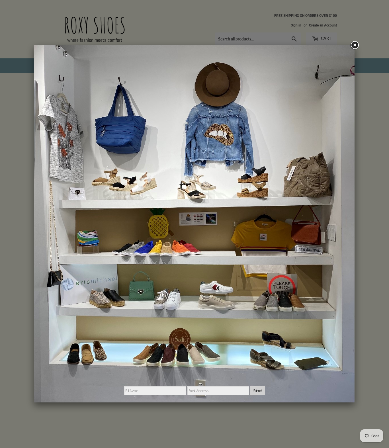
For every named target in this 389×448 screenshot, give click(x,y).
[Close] (354, 45)
